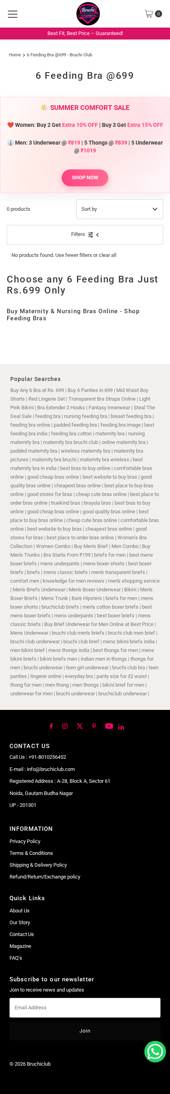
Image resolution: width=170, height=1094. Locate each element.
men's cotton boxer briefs (111, 607)
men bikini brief (27, 650)
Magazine (20, 946)
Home (15, 55)
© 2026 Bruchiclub (30, 1064)
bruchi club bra (128, 668)
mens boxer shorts (104, 564)
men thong (57, 685)
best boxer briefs (115, 616)
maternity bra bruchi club (70, 442)
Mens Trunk (54, 598)
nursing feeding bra (85, 416)
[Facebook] (51, 726)
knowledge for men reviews (73, 581)
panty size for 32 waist (121, 676)
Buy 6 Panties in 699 (90, 390)
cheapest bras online (77, 485)
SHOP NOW (85, 177)
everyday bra (79, 676)
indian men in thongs (104, 659)
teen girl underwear (87, 668)
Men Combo (124, 546)
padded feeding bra (75, 425)
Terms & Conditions (31, 853)
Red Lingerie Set (46, 399)
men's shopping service (134, 581)
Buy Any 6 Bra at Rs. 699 (37, 390)
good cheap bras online (53, 477)
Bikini (131, 590)
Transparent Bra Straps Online (102, 399)
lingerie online (45, 676)
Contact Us (21, 934)
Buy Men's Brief (91, 546)
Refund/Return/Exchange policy (44, 877)
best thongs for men (115, 650)
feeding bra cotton (71, 433)
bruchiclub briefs (60, 607)
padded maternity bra (33, 451)
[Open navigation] (12, 13)
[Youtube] (109, 726)
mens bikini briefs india (129, 642)
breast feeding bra (131, 416)
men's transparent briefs (118, 572)
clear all (107, 255)
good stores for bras (49, 494)
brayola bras (97, 503)
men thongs (85, 685)
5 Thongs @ (105, 142)
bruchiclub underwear (122, 694)
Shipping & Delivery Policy (38, 865)
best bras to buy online (85, 468)
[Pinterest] (94, 726)
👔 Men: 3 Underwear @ (43, 142)
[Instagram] (65, 726)
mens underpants (59, 564)
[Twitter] (80, 726)
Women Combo (53, 546)
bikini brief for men (123, 685)
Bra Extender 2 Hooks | (63, 407)
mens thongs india (68, 650)
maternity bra (110, 433)
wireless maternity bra (85, 451)
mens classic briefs (65, 572)
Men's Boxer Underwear (95, 590)
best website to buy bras (110, 477)
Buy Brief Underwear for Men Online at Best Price (98, 624)
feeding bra (47, 416)
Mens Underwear (29, 633)
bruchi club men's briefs (78, 633)
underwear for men (31, 694)
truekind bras (65, 503)
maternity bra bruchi (54, 459)
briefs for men (110, 555)
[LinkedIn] (121, 727)
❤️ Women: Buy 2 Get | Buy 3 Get (85, 125)
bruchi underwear (43, 668)
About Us (19, 911)
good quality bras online (109, 511)
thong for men (26, 685)
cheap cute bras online (101, 494)
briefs (34, 572)
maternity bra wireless (104, 459)
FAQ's (15, 958)
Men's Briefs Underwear (39, 590)
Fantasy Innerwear (109, 407)
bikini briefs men (58, 659)
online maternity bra (123, 442)
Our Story (19, 922)
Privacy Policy (24, 841)
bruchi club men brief (131, 633)
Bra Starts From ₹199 (67, 555)
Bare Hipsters (87, 598)
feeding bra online (30, 425)
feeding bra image (120, 425)
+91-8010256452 (47, 757)
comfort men (24, 581)
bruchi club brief (81, 642)
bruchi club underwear (35, 642)
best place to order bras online (80, 537)
